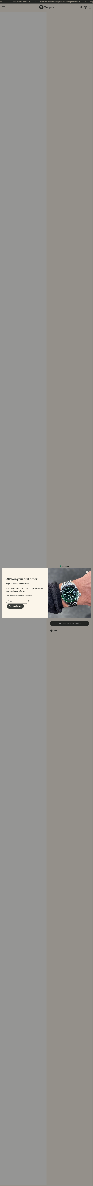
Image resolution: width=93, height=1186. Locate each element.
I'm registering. (15, 606)
